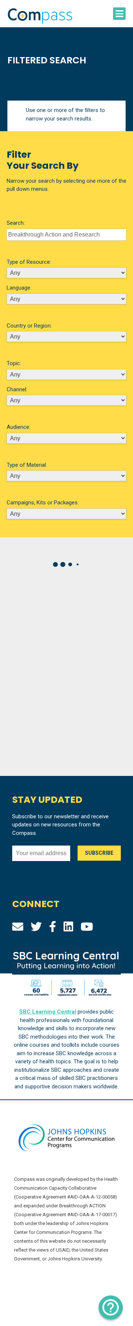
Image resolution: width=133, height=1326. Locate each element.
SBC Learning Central (47, 1011)
